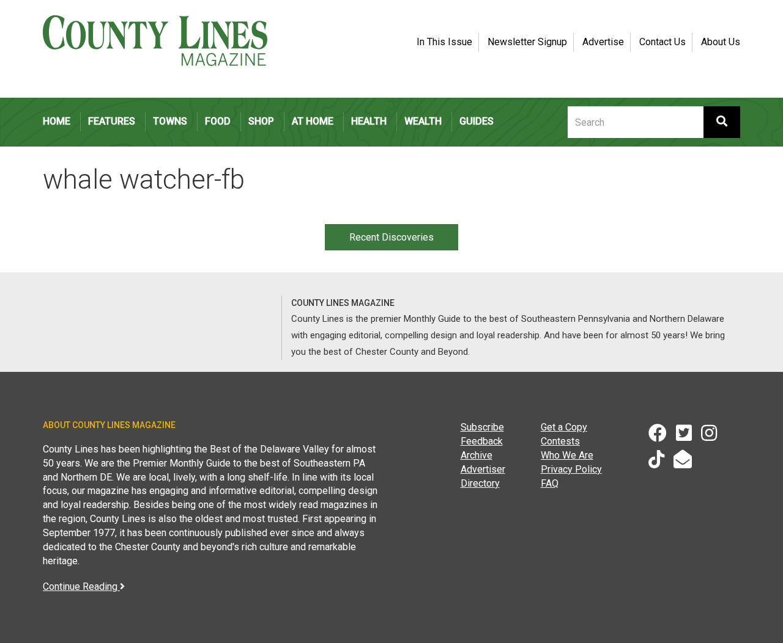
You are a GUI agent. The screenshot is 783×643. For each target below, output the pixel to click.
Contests (560, 441)
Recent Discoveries (391, 237)
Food (218, 121)
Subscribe (482, 427)
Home (56, 121)
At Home (312, 121)
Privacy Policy (571, 469)
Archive (476, 455)
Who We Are (567, 455)
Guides (476, 121)
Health (369, 121)
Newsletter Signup (527, 42)
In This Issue (444, 42)
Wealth (423, 121)
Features (111, 121)
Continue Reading (81, 586)
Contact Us (662, 42)
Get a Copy (564, 427)
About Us (720, 42)
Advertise (603, 42)
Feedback (482, 441)
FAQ (549, 483)
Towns (170, 121)
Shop (261, 121)
